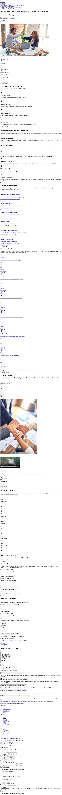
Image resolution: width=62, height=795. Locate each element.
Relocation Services (6, 709)
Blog (4, 729)
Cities (11, 7)
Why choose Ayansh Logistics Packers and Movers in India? (13, 673)
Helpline (16, 5)
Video (14, 7)
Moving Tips (5, 730)
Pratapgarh (5, 722)
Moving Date (4, 757)
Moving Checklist (6, 733)
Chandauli (5, 719)
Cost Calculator (6, 731)
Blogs (16, 7)
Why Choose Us (6, 711)
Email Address (4, 755)
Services (8, 7)
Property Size (4, 762)
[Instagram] (16, 703)
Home (1, 7)
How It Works (5, 710)
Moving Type (4, 784)
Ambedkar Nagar (6, 721)
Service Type (4, 761)
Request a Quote (11, 5)
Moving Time (4, 783)
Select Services (4, 786)
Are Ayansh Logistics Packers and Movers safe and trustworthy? (13, 685)
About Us (5, 7)
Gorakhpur (5, 723)
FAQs (4, 732)
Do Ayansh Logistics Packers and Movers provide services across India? (15, 695)
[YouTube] (21, 703)
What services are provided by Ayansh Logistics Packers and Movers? (14, 679)
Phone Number (4, 754)
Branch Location (3, 5)
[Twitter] (7, 703)
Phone (3, 782)
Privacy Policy (3, 742)
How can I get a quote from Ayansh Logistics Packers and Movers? (14, 690)
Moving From (4, 758)
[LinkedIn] (11, 703)
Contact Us (20, 7)
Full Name (3, 753)
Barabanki (5, 720)
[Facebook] (2, 703)
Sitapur (4, 716)
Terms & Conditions (10, 742)
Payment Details (22, 5)
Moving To (3, 759)
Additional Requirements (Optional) (8, 765)
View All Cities (6, 724)
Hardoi (4, 718)
